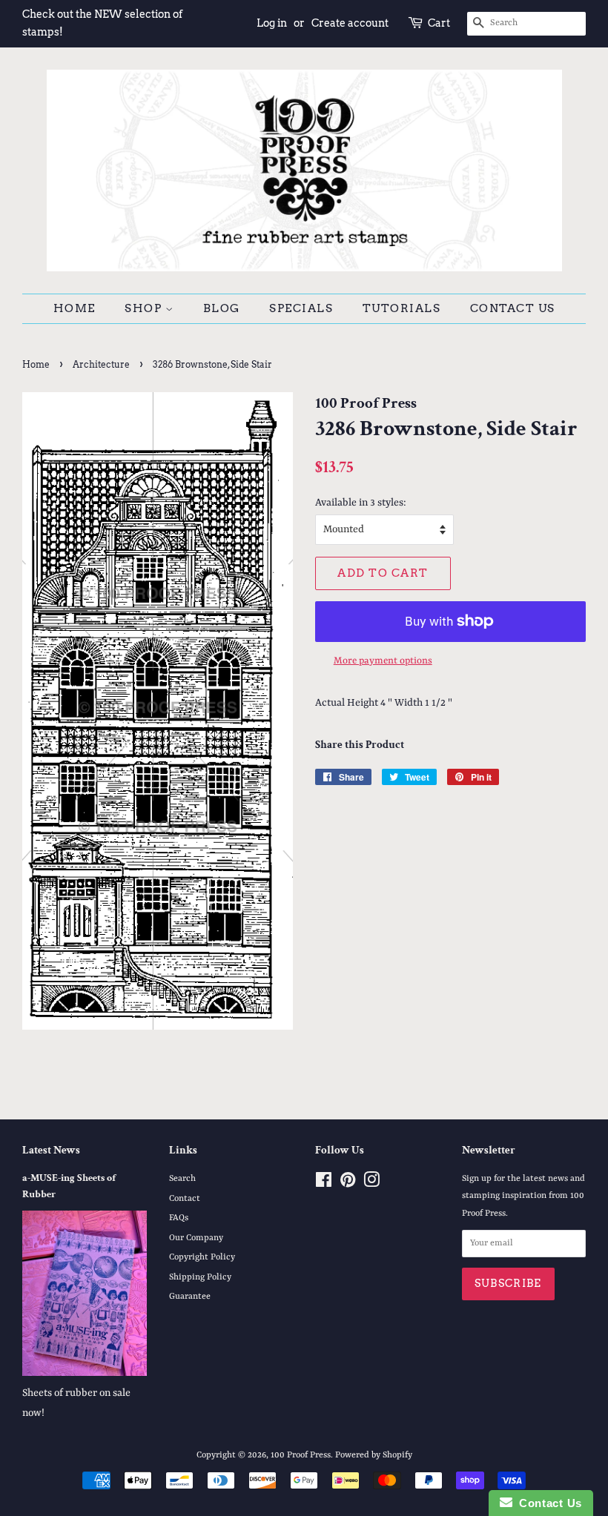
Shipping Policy (200, 1277)
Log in (272, 23)
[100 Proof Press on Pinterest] (348, 1184)
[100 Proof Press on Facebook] (323, 1184)
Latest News (51, 1150)
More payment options (383, 660)
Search (182, 1179)
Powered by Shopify (373, 1455)
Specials (301, 308)
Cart (439, 23)
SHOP (145, 308)
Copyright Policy (202, 1257)
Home (74, 308)
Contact (184, 1199)
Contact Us (512, 308)
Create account (350, 23)
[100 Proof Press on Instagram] (371, 1184)
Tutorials (402, 308)
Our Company (196, 1238)
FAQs (178, 1218)
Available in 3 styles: (360, 503)
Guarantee (190, 1296)
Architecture (101, 364)
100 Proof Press (301, 1455)
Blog (221, 308)
